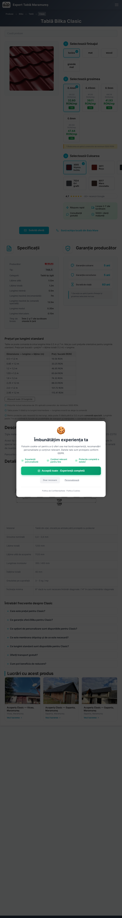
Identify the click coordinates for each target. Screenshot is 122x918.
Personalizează (72, 480)
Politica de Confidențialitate (53, 491)
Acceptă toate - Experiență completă (61, 470)
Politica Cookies (73, 491)
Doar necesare (50, 480)
